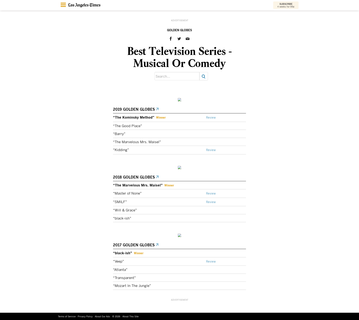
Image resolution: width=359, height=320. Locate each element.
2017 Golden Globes (134, 245)
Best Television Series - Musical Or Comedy (179, 56)
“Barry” (119, 134)
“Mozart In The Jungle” (132, 286)
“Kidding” (121, 150)
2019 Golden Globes (134, 109)
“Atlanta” (120, 270)
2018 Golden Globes (134, 177)
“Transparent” (124, 278)
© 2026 (116, 316)
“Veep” (118, 261)
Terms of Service (67, 316)
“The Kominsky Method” (133, 117)
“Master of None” (127, 193)
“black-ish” (122, 218)
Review (211, 117)
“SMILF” (120, 202)
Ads (102, 316)
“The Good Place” (127, 126)
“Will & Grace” (125, 210)
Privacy (85, 316)
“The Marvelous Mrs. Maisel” (137, 142)
